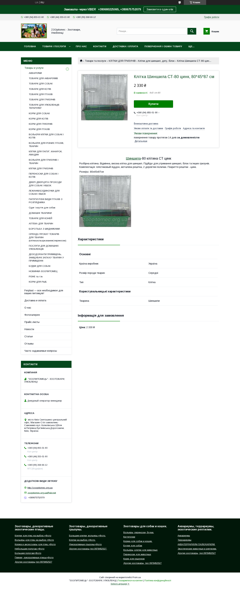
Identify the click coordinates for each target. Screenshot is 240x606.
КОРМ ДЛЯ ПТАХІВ (39, 129)
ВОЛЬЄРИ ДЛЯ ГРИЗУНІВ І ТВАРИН (43, 161)
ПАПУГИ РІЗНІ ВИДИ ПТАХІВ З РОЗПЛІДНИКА (45, 201)
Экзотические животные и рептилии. (197, 548)
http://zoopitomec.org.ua (40, 487)
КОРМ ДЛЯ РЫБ (38, 281)
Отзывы (29, 343)
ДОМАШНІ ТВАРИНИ (40, 213)
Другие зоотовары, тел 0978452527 (142, 563)
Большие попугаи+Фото (28, 553)
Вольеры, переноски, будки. (138, 532)
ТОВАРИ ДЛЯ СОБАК (41, 83)
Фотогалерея (32, 314)
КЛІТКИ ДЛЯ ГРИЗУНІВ (122, 60)
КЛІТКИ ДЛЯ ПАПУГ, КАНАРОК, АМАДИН (45, 153)
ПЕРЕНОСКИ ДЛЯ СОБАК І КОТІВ (43, 175)
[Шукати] (191, 31)
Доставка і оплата (125, 46)
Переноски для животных (137, 554)
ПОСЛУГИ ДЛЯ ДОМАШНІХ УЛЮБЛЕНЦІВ (44, 247)
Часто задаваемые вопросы (40, 350)
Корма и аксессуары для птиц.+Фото (35, 544)
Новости (29, 329)
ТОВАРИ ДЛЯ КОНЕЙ (40, 218)
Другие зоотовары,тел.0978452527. (88, 548)
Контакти (99, 46)
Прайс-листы (32, 322)
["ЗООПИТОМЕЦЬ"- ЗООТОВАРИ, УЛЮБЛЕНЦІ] (34, 37)
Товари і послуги (54, 46)
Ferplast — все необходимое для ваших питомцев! (43, 292)
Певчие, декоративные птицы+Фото (34, 557)
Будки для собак (132, 545)
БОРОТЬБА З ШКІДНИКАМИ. (44, 228)
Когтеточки (129, 536)
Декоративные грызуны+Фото (85, 544)
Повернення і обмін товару (163, 46)
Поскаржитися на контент (130, 580)
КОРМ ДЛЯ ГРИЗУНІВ (41, 124)
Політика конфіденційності (157, 580)
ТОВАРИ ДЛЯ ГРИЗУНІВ (42, 99)
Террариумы (184, 540)
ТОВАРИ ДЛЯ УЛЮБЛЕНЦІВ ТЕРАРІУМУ (44, 106)
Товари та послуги (95, 60)
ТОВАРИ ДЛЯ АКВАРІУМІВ (43, 78)
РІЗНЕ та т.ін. (36, 276)
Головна (30, 46)
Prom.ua (136, 577)
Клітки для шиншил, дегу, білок (156, 60)
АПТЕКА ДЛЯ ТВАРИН (41, 223)
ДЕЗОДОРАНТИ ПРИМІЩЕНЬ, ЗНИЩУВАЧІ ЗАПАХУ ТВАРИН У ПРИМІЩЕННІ (46, 257)
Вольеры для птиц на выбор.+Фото (34, 540)
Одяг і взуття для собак (42, 207)
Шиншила (133, 158)
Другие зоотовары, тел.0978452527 (197, 553)
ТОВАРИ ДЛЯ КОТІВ (40, 89)
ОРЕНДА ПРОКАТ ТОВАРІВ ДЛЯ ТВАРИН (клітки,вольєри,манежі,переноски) (47, 237)
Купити (153, 103)
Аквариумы (184, 535)
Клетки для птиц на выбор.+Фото (33, 535)
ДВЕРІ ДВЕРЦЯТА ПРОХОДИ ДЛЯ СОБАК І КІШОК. (45, 184)
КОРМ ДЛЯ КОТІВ (38, 118)
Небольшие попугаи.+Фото (29, 548)
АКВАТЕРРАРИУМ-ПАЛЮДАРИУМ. (196, 544)
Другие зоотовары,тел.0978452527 (33, 562)
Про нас (81, 46)
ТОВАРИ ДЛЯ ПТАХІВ (41, 94)
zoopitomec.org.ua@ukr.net (42, 492)
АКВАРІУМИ (35, 73)
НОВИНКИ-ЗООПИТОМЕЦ (43, 271)
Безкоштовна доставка (146, 123)
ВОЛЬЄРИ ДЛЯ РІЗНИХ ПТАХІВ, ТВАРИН (46, 145)
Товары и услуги (33, 67)
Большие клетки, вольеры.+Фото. (87, 535)
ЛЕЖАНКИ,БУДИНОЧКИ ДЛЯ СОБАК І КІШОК (44, 192)
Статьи (28, 336)
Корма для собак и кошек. (137, 541)
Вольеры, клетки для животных (140, 550)
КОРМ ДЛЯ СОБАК (39, 113)
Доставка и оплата (35, 300)
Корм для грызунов (134, 558)
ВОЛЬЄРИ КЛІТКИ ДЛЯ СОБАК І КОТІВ (46, 136)
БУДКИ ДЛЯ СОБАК (39, 266)
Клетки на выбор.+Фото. (82, 540)
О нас (27, 307)
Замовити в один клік (159, 9)
